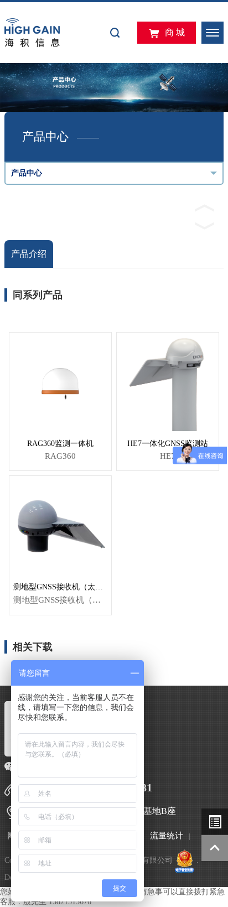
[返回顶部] (214, 848)
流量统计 (166, 835)
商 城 (175, 32)
